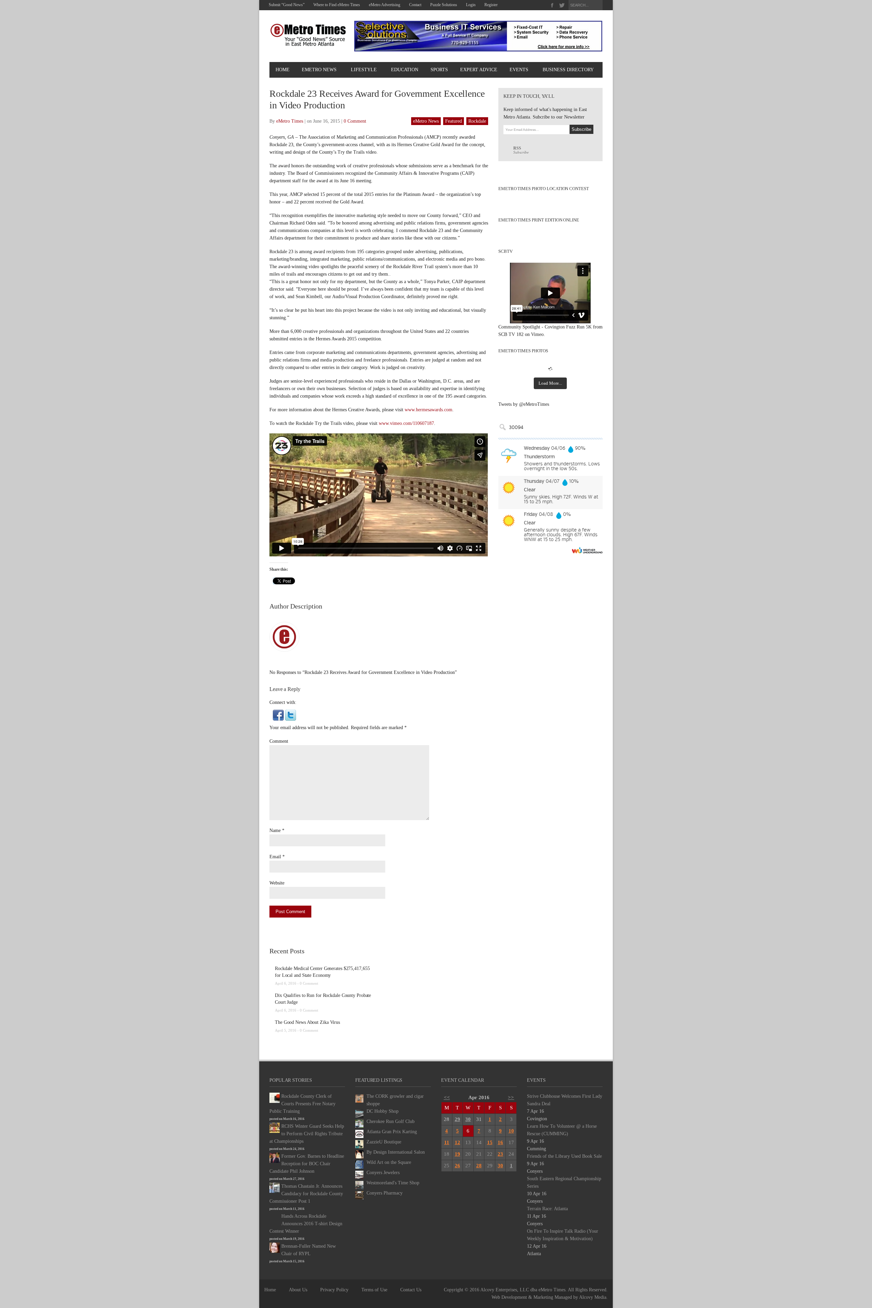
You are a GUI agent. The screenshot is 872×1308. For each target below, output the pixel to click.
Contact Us (410, 1289)
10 (511, 1131)
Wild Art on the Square (389, 1162)
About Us (298, 1289)
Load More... (550, 383)
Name (275, 830)
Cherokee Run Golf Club (391, 1121)
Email (275, 856)
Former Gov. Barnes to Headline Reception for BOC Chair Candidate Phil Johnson (306, 1164)
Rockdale (477, 121)
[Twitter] (562, 5)
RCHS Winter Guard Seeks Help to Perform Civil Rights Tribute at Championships (306, 1134)
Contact (415, 4)
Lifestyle (364, 69)
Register (491, 4)
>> (511, 1097)
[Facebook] (552, 5)
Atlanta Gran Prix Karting (392, 1131)
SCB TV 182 (511, 334)
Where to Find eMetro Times (336, 4)
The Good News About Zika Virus (307, 1022)
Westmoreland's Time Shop (393, 1182)
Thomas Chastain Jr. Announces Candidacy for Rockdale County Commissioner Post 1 (306, 1194)
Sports (439, 69)
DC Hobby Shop (383, 1111)
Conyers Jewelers (383, 1172)
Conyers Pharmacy (385, 1193)
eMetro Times (289, 121)
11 (446, 1142)
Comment (278, 741)
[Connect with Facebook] (278, 714)
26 (457, 1165)
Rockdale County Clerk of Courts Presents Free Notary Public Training (302, 1104)
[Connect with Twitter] (290, 714)
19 (457, 1154)
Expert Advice (478, 69)
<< (447, 1097)
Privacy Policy (334, 1289)
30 (468, 1119)
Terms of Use (374, 1289)
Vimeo (537, 334)
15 (490, 1142)
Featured (453, 121)
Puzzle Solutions (443, 4)
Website (276, 883)
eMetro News (319, 69)
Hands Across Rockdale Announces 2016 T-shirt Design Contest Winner (305, 1224)
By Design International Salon (396, 1152)
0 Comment (355, 121)
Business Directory (568, 69)
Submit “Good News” (287, 4)
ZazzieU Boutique (384, 1141)
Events (519, 69)
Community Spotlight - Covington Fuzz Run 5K (545, 326)
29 (457, 1119)
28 (479, 1165)
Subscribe (521, 150)
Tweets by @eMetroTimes (523, 404)
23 (500, 1154)
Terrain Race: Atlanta (547, 1208)
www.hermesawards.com (428, 409)
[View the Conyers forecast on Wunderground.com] (587, 550)
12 (457, 1142)
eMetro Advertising (384, 4)
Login (471, 4)
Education (404, 69)
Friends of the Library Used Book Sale (564, 1156)
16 (500, 1142)
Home (283, 69)
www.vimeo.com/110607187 (406, 423)
